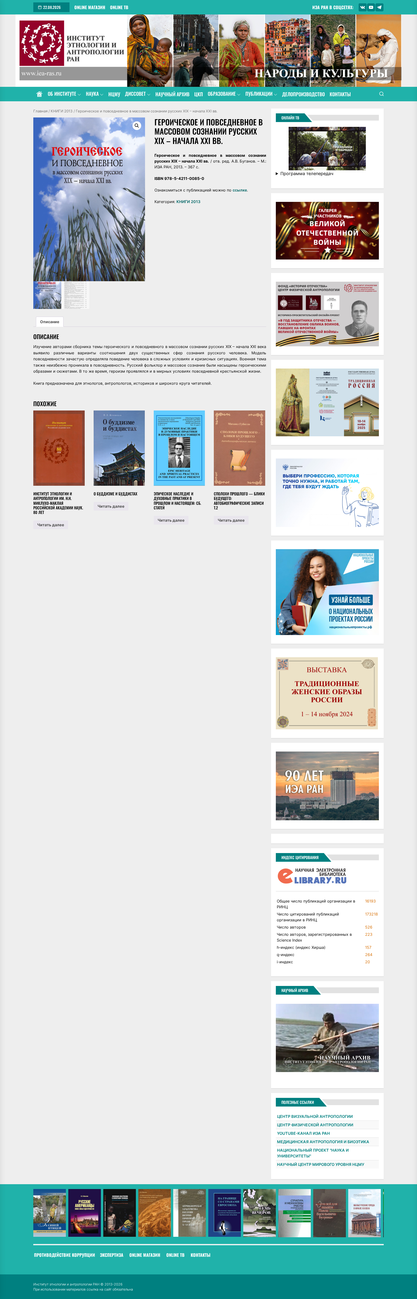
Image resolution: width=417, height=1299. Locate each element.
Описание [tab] (49, 321)
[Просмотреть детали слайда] (49, 1213)
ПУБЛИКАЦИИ (258, 94)
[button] (136, 125)
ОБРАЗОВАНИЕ (222, 94)
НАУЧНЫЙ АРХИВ (172, 94)
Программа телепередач (306, 173)
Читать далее (50, 524)
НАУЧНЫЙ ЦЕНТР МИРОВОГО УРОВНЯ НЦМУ (320, 1164)
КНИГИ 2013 (62, 111)
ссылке (240, 190)
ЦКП (198, 94)
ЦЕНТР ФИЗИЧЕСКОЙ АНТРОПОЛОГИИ (315, 1124)
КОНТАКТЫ (340, 94)
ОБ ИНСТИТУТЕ (62, 94)
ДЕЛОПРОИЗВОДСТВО (303, 94)
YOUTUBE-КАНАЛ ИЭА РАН (303, 1133)
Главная (40, 111)
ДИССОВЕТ (135, 94)
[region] (208, 1213)
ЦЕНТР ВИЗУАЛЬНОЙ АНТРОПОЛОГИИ (315, 1116)
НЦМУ (114, 94)
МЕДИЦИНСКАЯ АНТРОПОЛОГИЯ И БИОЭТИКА (323, 1141)
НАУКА (92, 94)
